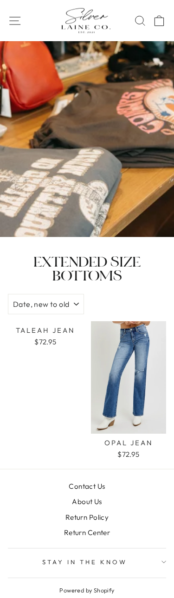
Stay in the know (84, 562)
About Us (87, 501)
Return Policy (87, 517)
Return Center (87, 532)
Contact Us (87, 486)
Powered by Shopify (86, 590)
